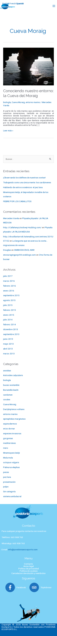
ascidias (7, 370)
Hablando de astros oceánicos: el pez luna (23, 187)
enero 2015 (8, 315)
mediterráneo (9, 443)
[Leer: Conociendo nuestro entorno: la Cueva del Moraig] (28, 66)
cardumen (8, 394)
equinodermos (10, 423)
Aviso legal (28, 566)
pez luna (7, 477)
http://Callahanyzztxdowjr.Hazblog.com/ (22, 227)
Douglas (7, 250)
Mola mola (8, 457)
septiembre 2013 (11, 334)
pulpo (6, 486)
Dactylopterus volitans (13, 409)
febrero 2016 (9, 286)
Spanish (20, 3)
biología (7, 102)
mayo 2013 (8, 344)
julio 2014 (8, 319)
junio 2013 (8, 339)
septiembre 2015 (11, 295)
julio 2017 (8, 276)
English (5, 3)
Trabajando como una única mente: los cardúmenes (27, 182)
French (13, 3)
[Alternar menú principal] (54, 6)
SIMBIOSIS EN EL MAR (24, 250)
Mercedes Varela (11, 218)
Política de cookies (29, 571)
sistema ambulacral (12, 496)
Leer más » (8, 130)
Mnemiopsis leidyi (11, 453)
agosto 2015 (9, 300)
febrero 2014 (9, 324)
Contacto (28, 564)
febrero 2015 (9, 310)
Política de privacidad (28, 568)
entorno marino (33, 102)
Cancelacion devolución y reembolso (28, 573)
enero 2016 (8, 290)
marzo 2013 (9, 353)
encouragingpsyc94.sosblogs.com (19, 255)
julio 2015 (8, 305)
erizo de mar (9, 428)
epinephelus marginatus (14, 419)
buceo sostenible (11, 385)
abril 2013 (8, 348)
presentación (9, 482)
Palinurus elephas (11, 467)
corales (6, 399)
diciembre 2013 (10, 329)
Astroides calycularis (13, 375)
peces (6, 472)
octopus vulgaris (11, 462)
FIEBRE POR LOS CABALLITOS (17, 201)
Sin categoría (9, 491)
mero (5, 448)
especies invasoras (12, 433)
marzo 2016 (9, 281)
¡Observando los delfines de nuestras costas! (24, 177)
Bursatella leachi (10, 390)
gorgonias (8, 438)
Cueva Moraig (18, 102)
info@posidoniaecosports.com (23, 549)
